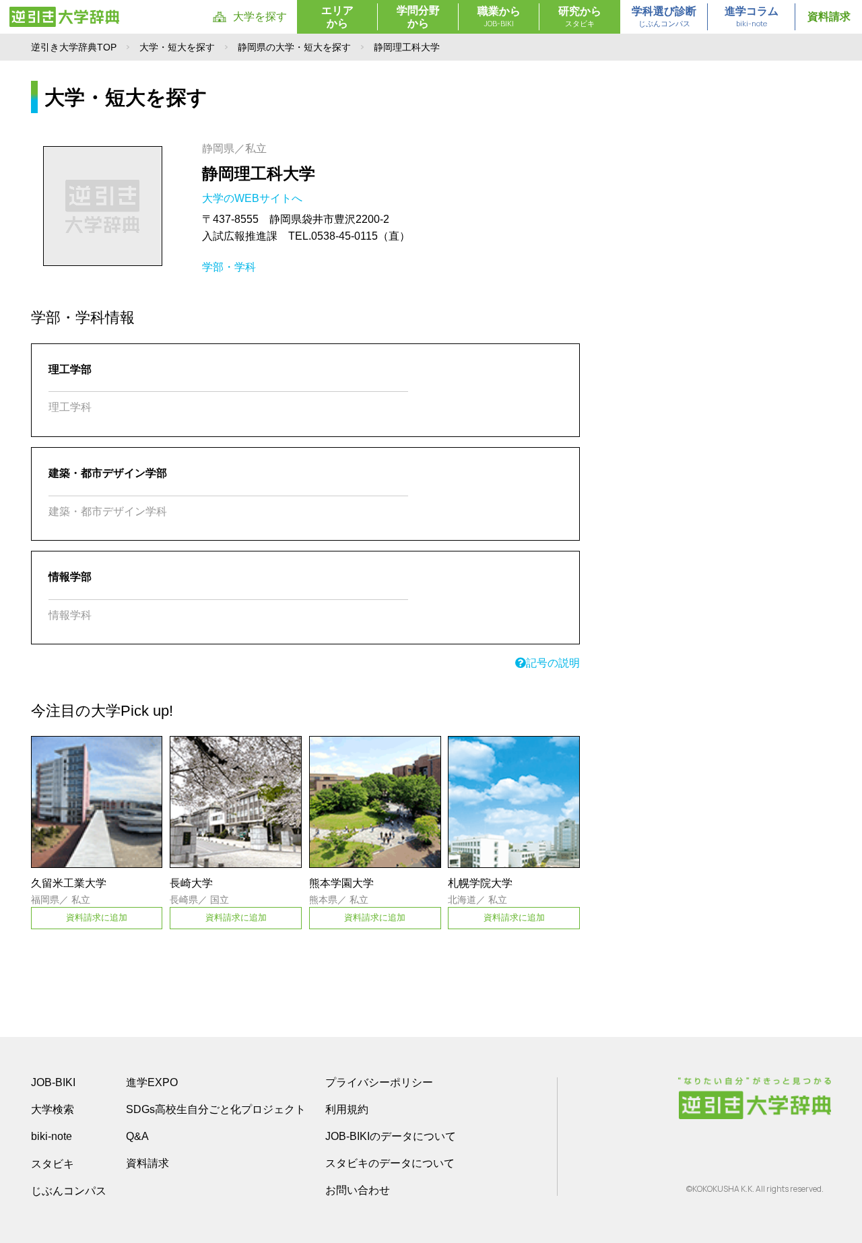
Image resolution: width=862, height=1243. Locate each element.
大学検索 (52, 1109)
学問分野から (418, 17)
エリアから (337, 17)
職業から (499, 16)
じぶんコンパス (68, 1190)
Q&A (137, 1136)
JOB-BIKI (53, 1082)
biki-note (51, 1136)
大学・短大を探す (177, 47)
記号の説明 (553, 663)
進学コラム (751, 16)
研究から (579, 16)
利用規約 (346, 1109)
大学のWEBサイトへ (253, 198)
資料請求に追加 (96, 917)
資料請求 (829, 16)
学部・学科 (229, 267)
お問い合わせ (357, 1190)
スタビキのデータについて (390, 1163)
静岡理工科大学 (258, 173)
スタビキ (52, 1163)
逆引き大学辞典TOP (74, 47)
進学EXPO (152, 1082)
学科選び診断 (664, 16)
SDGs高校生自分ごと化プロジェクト (216, 1109)
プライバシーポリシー (379, 1082)
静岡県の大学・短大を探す (294, 47)
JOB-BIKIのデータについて (390, 1136)
